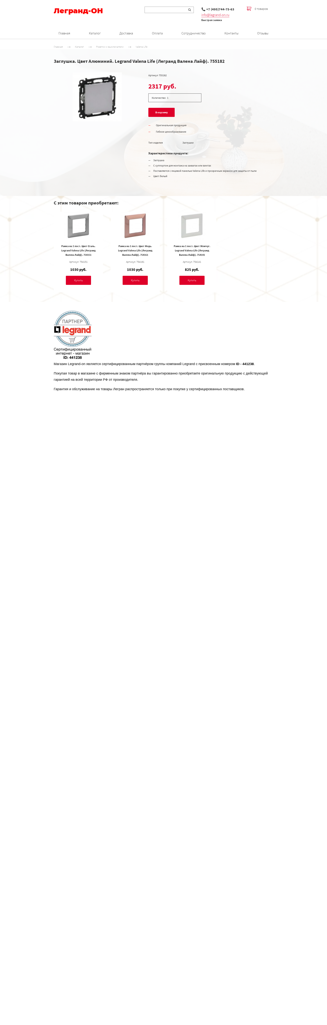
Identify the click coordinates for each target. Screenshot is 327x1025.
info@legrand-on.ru (215, 14)
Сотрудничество (193, 33)
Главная (64, 33)
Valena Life (141, 46)
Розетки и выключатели (110, 46)
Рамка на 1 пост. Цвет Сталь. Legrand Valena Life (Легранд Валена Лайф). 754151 (78, 250)
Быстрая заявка (211, 20)
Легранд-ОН (78, 11)
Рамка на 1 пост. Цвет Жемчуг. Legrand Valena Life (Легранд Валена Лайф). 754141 (192, 250)
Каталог (95, 33)
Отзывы (262, 33)
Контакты (231, 33)
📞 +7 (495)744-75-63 (217, 9)
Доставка (126, 33)
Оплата (157, 33)
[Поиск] (189, 10)
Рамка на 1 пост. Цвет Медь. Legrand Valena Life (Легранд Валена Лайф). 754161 (135, 250)
